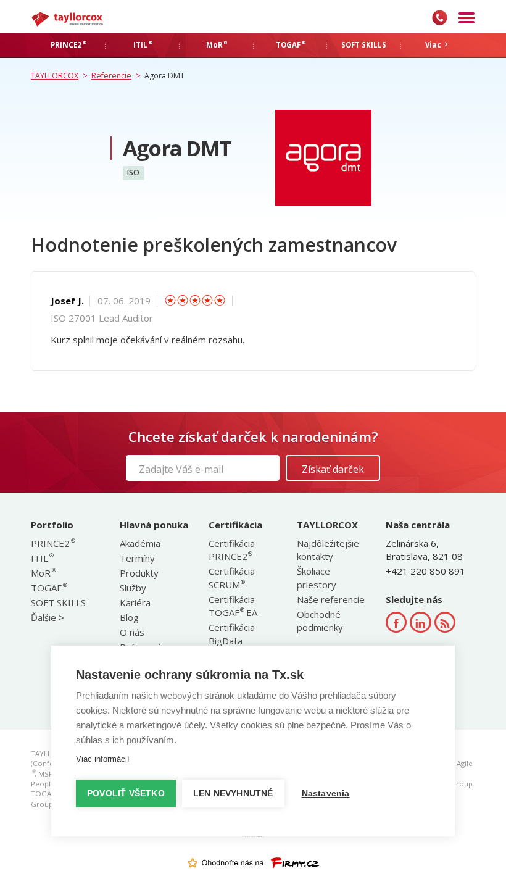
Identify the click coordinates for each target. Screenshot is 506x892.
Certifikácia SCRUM (232, 577)
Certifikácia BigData (232, 633)
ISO (133, 173)
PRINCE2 (52, 543)
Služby (133, 587)
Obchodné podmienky (320, 620)
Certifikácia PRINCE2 (232, 549)
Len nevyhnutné (233, 793)
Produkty (139, 573)
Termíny (137, 558)
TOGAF (48, 587)
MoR (43, 573)
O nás (132, 632)
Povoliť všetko (126, 793)
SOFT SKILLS (58, 602)
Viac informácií (103, 759)
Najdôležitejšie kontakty (328, 549)
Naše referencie (331, 599)
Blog (129, 617)
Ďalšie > (47, 617)
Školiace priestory (316, 577)
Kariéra (135, 602)
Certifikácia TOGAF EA (233, 606)
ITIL (41, 558)
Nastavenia (326, 793)
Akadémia (140, 543)
